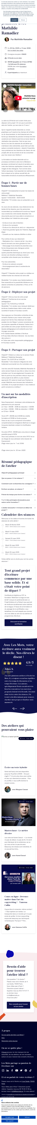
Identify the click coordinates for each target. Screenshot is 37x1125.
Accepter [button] (14, 20)
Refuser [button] (23, 20)
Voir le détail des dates (15, 50)
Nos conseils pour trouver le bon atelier (18, 1005)
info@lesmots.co (13, 995)
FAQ (3, 1038)
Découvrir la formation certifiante (18, 623)
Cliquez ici (5, 1052)
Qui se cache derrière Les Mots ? (13, 1035)
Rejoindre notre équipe (9, 1041)
